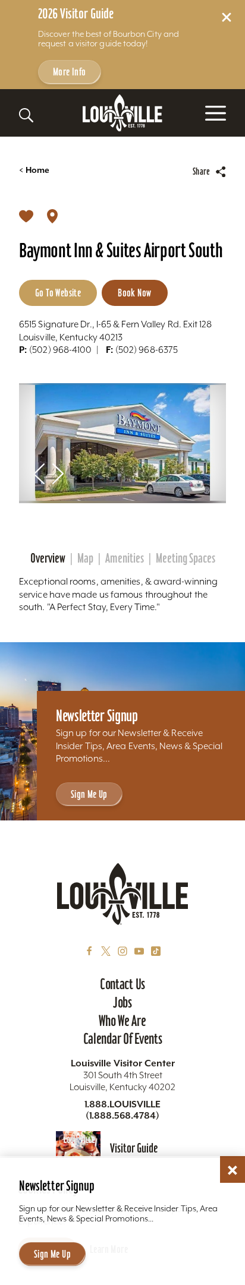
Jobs (122, 1002)
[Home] (122, 113)
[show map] (52, 215)
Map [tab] (85, 558)
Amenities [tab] (124, 558)
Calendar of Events (122, 1038)
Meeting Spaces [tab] (185, 558)
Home (34, 170)
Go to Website (58, 292)
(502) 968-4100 (55, 349)
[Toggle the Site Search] (26, 115)
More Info (69, 71)
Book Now (134, 292)
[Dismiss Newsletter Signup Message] (232, 1170)
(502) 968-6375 (142, 349)
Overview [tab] (47, 558)
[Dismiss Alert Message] (226, 17)
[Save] (26, 215)
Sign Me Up (89, 794)
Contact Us (122, 983)
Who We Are (122, 1020)
